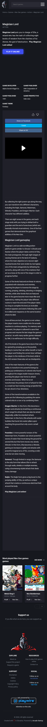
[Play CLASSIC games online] (4, 4)
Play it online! (13, 52)
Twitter (34, 685)
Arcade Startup (37, 721)
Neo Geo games (20, 12)
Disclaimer (13, 675)
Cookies (13, 681)
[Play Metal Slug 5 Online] (12, 578)
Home (5, 12)
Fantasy (5, 107)
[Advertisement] (22, 69)
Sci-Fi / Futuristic (32, 596)
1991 (4, 99)
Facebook (34, 678)
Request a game (13, 665)
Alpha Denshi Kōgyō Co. (11, 89)
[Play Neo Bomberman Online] (35, 578)
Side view (27, 99)
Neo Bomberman (33, 594)
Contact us (34, 664)
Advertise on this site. (23, 707)
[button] (36, 606)
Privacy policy (13, 687)
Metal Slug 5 (9, 594)
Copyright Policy (13, 684)
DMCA (13, 678)
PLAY (6, 600)
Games (10, 12)
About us (13, 659)
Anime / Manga (9, 596)
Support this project (13, 662)
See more (38, 560)
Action (29, 12)
